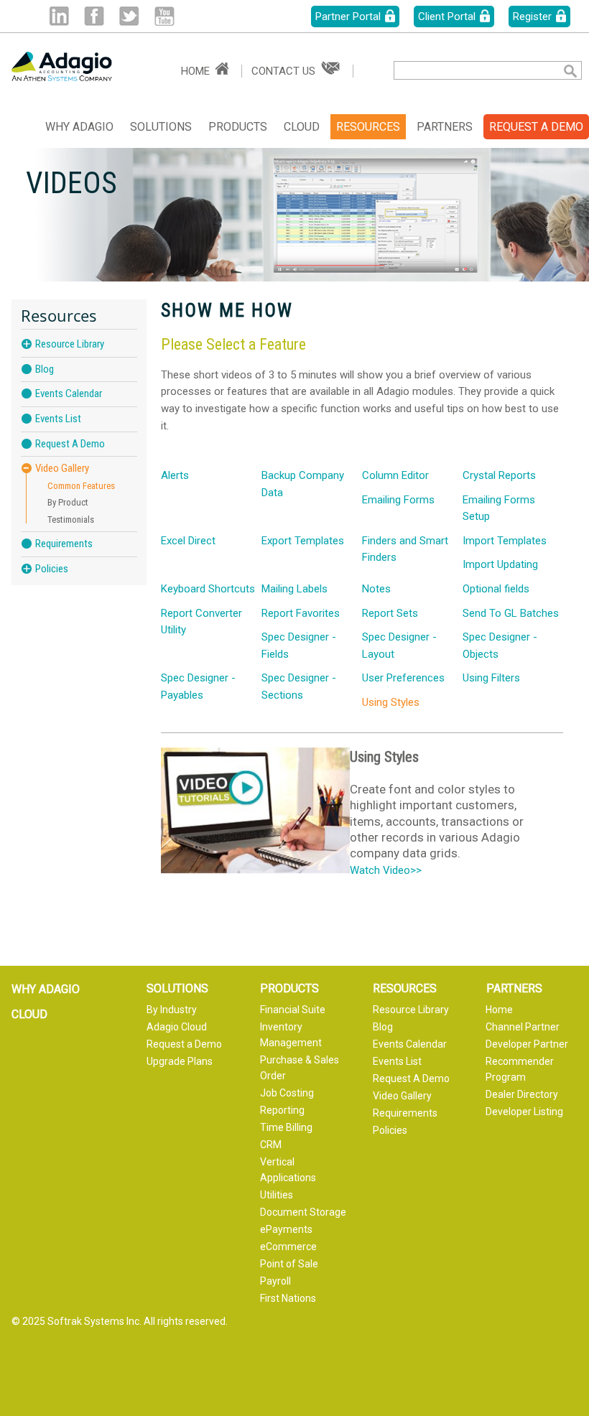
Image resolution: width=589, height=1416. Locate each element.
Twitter (129, 16)
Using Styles (390, 702)
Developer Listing (524, 1111)
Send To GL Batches (511, 613)
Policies (51, 568)
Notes (376, 588)
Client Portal (447, 16)
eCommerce (288, 1246)
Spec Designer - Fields (298, 645)
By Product (67, 502)
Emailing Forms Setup (499, 508)
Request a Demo (184, 1044)
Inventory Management (291, 1034)
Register (532, 16)
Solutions (161, 127)
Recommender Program (520, 1069)
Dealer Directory (522, 1094)
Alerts (175, 475)
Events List (58, 418)
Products (237, 127)
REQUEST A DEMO (536, 127)
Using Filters (491, 677)
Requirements (64, 543)
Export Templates (302, 540)
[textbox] (467, 70)
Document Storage (303, 1212)
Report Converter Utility (201, 622)
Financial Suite (292, 1009)
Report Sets (390, 613)
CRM (271, 1144)
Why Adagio (79, 127)
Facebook (93, 16)
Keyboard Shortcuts (208, 588)
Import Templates (505, 540)
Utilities (276, 1195)
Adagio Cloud (177, 1027)
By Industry (172, 1009)
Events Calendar (68, 393)
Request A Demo (70, 443)
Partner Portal (348, 16)
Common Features (81, 485)
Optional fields (496, 588)
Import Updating (500, 564)
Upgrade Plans (180, 1061)
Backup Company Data (302, 484)
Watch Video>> (386, 870)
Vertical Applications (288, 1169)
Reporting (282, 1110)
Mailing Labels (294, 588)
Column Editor (395, 475)
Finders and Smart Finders (405, 549)
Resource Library (69, 343)
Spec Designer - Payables (198, 686)
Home (195, 71)
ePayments (286, 1229)
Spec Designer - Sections (298, 686)
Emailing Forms (398, 499)
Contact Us (283, 71)
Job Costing (287, 1093)
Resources (368, 127)
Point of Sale (289, 1264)
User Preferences (403, 677)
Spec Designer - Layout (399, 645)
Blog (44, 369)
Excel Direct (188, 540)
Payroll (275, 1281)
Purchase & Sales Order (299, 1067)
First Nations (288, 1298)
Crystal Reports (499, 475)
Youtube (164, 16)
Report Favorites (300, 613)
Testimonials (70, 519)
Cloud (302, 127)
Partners (445, 127)
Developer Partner (527, 1044)
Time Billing (286, 1127)
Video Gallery (62, 468)
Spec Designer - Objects (500, 645)
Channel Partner (523, 1027)
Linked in (58, 16)
